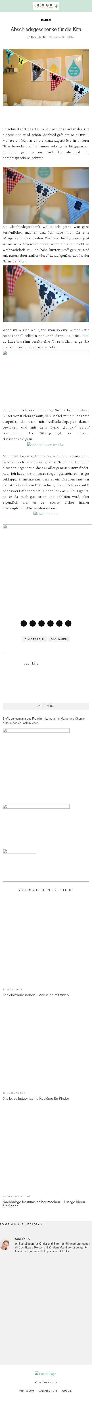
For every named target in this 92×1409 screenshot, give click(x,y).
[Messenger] (32, 623)
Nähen (46, 20)
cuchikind (38, 37)
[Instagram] (40, 1400)
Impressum (26, 1391)
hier (85, 336)
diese (85, 410)
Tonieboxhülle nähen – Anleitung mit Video (36, 994)
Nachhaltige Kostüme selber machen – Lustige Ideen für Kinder (44, 1203)
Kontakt (67, 1391)
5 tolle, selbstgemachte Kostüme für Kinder (36, 1098)
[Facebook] (24, 623)
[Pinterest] (50, 623)
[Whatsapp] (59, 623)
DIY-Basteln (34, 639)
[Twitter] (41, 623)
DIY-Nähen (59, 639)
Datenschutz (48, 1391)
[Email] (68, 623)
